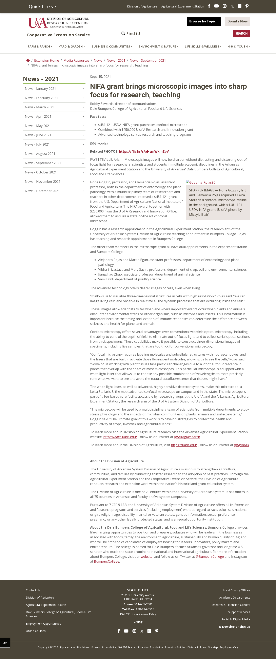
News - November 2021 (42, 181)
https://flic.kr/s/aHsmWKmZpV (144, 151)
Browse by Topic (202, 21)
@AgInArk (241, 445)
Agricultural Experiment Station (182, 6)
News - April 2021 (38, 116)
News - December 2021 (42, 191)
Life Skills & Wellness (202, 46)
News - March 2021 (39, 107)
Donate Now (238, 21)
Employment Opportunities (43, 623)
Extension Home (46, 60)
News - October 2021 (41, 172)
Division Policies (197, 647)
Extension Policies (175, 647)
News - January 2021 (40, 88)
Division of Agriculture (142, 6)
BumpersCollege (106, 561)
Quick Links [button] (41, 6)
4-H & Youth (238, 46)
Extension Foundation (150, 647)
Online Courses (36, 631)
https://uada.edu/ (184, 445)
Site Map (213, 647)
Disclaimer (83, 647)
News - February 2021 (41, 98)
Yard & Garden (71, 46)
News (98, 60)
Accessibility (109, 647)
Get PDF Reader (127, 647)
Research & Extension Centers (230, 605)
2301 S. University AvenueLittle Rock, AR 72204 (138, 597)
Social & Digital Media (235, 619)
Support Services (239, 612)
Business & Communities (111, 46)
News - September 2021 (148, 60)
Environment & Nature (157, 46)
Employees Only (229, 647)
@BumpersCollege (210, 556)
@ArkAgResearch (187, 437)
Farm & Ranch (39, 46)
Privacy (96, 647)
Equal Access (67, 647)
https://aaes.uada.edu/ (120, 437)
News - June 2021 (38, 135)
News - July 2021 (37, 144)
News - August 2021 (40, 153)
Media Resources (76, 60)
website (147, 556)
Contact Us (33, 590)
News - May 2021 (38, 126)
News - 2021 (116, 60)
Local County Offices (236, 590)
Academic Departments (234, 597)
